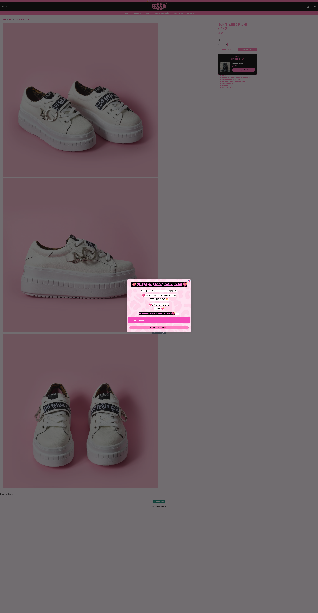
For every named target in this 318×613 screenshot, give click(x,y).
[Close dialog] (189, 281)
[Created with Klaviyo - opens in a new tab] (159, 333)
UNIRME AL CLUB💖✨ (159, 327)
